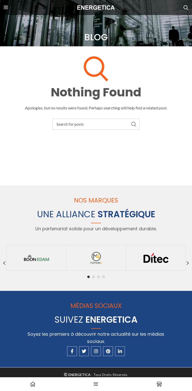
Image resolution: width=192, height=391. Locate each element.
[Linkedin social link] (120, 351)
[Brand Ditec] (156, 257)
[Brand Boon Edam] (36, 257)
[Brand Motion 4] (96, 257)
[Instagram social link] (96, 351)
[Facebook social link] (72, 351)
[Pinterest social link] (108, 351)
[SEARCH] (133, 124)
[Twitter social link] (84, 351)
